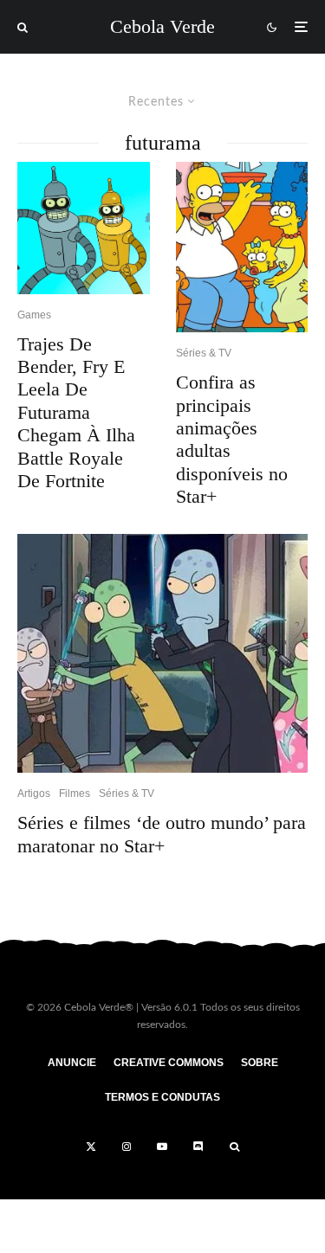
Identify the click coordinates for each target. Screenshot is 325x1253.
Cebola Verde (162, 26)
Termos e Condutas (162, 1097)
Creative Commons (169, 1063)
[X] (91, 1146)
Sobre (259, 1063)
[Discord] (198, 1146)
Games (34, 315)
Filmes (74, 793)
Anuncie (72, 1063)
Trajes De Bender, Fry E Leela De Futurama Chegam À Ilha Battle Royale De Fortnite (76, 412)
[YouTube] (162, 1146)
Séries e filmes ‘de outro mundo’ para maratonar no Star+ (161, 834)
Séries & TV (203, 353)
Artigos (33, 793)
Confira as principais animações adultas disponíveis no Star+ (232, 439)
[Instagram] (126, 1146)
